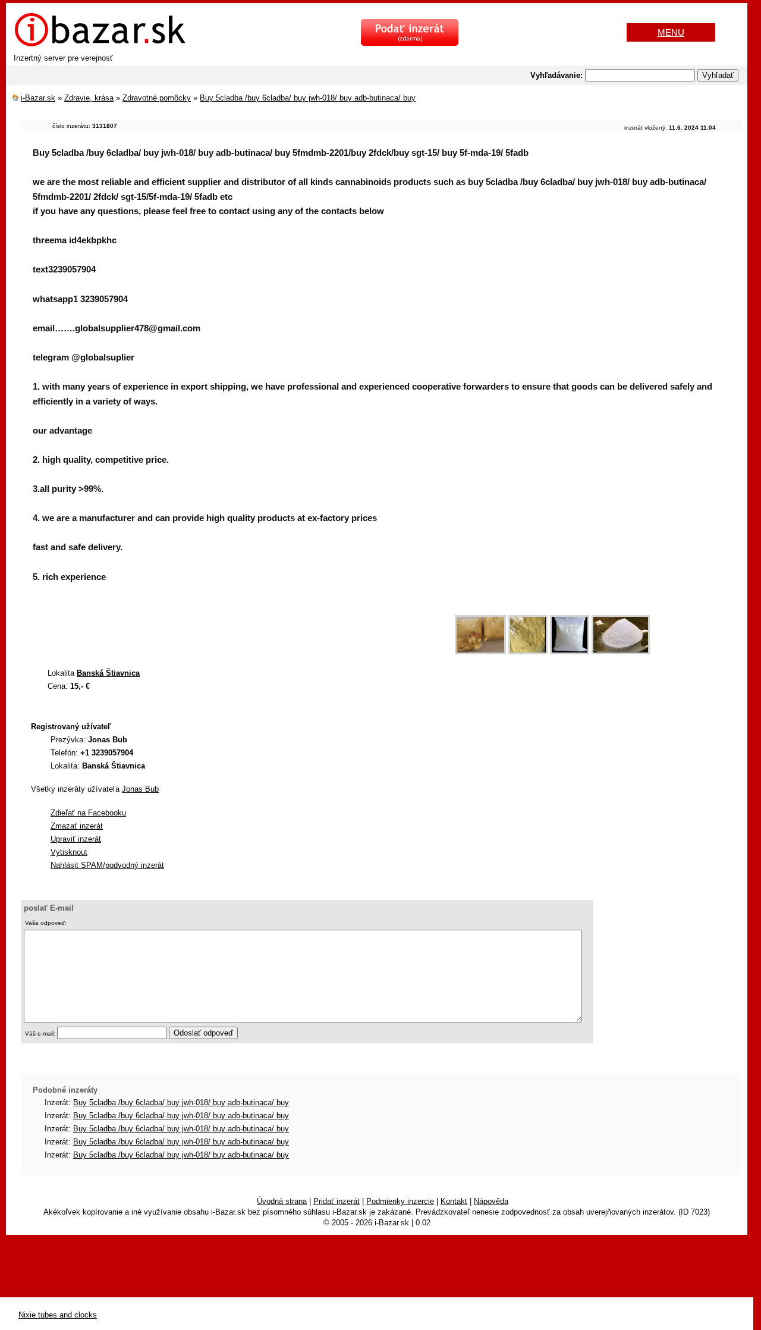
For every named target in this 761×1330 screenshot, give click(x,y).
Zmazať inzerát (77, 825)
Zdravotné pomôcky (156, 97)
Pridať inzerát (336, 1201)
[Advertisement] (237, 628)
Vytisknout (69, 852)
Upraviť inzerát (76, 839)
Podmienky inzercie (400, 1201)
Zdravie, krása (89, 97)
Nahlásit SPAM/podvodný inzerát (107, 865)
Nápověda (491, 1201)
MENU (671, 32)
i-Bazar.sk (38, 97)
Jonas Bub (140, 789)
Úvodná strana (282, 1201)
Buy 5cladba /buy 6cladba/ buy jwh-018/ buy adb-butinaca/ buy (308, 97)
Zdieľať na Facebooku (88, 812)
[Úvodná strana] (100, 44)
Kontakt (454, 1201)
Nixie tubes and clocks (57, 1314)
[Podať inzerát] (409, 43)
